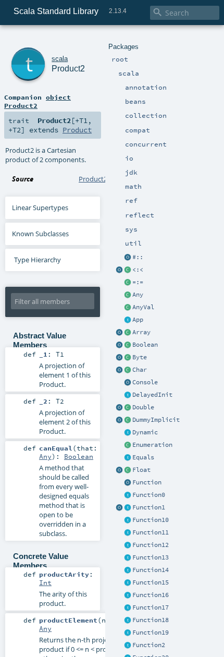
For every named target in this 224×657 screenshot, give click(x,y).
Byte (139, 357)
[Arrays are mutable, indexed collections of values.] (127, 332)
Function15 (150, 582)
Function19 (150, 632)
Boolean (145, 344)
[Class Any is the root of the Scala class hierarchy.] (127, 295)
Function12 (150, 545)
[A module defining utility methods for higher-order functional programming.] (127, 483)
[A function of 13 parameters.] (127, 558)
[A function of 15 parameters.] (127, 583)
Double (143, 407)
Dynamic (145, 432)
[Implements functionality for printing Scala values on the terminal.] (127, 383)
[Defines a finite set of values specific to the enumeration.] (127, 445)
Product (77, 130)
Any (137, 294)
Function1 (148, 507)
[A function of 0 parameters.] (127, 495)
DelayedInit (152, 394)
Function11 (150, 532)
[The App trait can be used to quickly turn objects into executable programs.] (127, 320)
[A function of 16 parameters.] (127, 595)
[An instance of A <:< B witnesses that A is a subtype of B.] (127, 270)
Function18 (150, 620)
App (137, 319)
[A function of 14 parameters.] (127, 570)
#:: (137, 257)
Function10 (150, 520)
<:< (137, 269)
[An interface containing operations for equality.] (127, 458)
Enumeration (152, 444)
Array (141, 332)
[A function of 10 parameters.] (127, 520)
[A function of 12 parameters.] (127, 545)
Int (45, 582)
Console (145, 382)
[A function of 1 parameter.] (127, 508)
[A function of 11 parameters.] (127, 533)
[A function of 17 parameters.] (127, 608)
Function (146, 482)
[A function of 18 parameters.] (127, 620)
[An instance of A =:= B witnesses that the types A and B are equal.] (127, 282)
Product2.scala (101, 179)
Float (141, 469)
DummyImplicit (156, 419)
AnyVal (143, 307)
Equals (143, 457)
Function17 (150, 607)
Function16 (150, 595)
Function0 (148, 494)
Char (139, 369)
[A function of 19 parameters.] (127, 633)
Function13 (150, 557)
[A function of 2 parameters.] (127, 645)
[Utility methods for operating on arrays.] (119, 332)
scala (60, 59)
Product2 (68, 68)
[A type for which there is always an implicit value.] (127, 420)
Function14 (150, 570)
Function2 (148, 645)
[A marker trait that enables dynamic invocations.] (127, 433)
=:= (137, 282)
